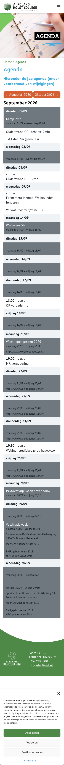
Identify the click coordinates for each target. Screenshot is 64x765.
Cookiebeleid (30, 760)
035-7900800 (38, 661)
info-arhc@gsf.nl (41, 665)
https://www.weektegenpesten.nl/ (25, 351)
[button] (58, 693)
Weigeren (32, 742)
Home (8, 62)
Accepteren (32, 732)
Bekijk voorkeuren (32, 752)
